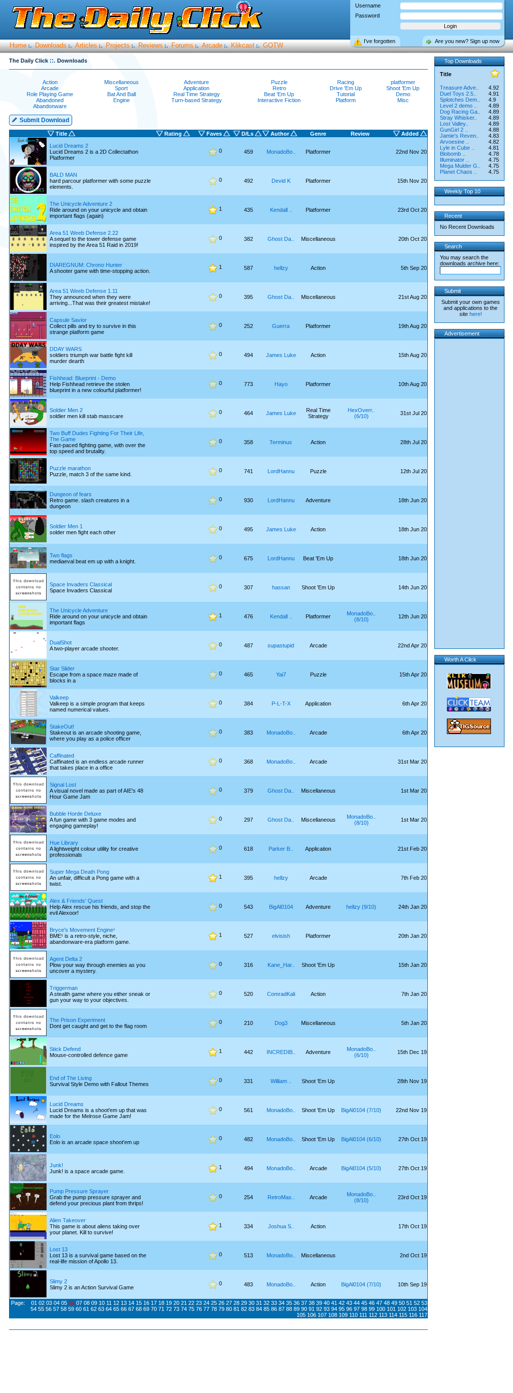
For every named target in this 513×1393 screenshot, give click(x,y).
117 (423, 1315)
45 (364, 1303)
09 (94, 1303)
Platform (346, 100)
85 (267, 1309)
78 (214, 1309)
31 (259, 1303)
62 (94, 1309)
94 (334, 1309)
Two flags (61, 555)
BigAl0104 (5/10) (361, 1168)
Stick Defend (65, 1049)
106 (311, 1315)
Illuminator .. (454, 160)
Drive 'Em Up (346, 88)
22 (191, 1303)
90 (304, 1309)
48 (387, 1303)
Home (18, 45)
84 (259, 1309)
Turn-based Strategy (196, 100)
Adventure (196, 82)
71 (161, 1309)
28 (236, 1303)
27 (229, 1303)
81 (236, 1309)
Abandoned (50, 100)
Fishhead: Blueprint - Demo (83, 378)
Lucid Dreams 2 (69, 146)
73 (176, 1309)
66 (124, 1309)
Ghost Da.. (281, 239)
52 (417, 1303)
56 (49, 1309)
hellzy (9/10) (361, 907)
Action (50, 82)
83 (251, 1309)
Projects (118, 45)
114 (393, 1315)
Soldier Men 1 (66, 526)
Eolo (55, 1136)
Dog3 (281, 1023)
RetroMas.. (281, 1197)
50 (402, 1303)
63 (101, 1309)
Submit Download (43, 120)
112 (373, 1315)
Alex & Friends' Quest (76, 901)
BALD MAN (63, 175)
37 (304, 1303)
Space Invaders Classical (81, 584)
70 (154, 1309)
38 (312, 1303)
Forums (182, 45)
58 (64, 1309)
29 (244, 1303)
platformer (403, 82)
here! (475, 314)
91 (312, 1309)
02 (42, 1303)
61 (86, 1309)
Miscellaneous (121, 82)
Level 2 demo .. (458, 106)
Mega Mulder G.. (460, 166)
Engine (121, 100)
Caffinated (62, 756)
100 (380, 1309)
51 (409, 1303)
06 (72, 1303)
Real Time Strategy (196, 94)
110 (353, 1315)
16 (146, 1303)
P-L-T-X (281, 704)
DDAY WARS (66, 349)
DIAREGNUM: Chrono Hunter (86, 265)
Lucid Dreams (67, 1104)
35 (289, 1303)
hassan (281, 587)
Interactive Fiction (279, 100)
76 (199, 1309)
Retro (279, 88)
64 (109, 1309)
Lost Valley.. (454, 124)
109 (343, 1315)
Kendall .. (281, 210)
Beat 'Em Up (279, 94)
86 (274, 1309)
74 (184, 1309)
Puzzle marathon (70, 468)
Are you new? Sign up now (467, 41)
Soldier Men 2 (66, 410)
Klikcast (242, 45)
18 (161, 1303)
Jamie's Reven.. (459, 136)
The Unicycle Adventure (79, 610)
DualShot (61, 642)
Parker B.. (281, 849)
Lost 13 (59, 1249)
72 (169, 1309)
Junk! (56, 1165)
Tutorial (346, 94)
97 (357, 1309)
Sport (121, 88)
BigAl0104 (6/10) (361, 1139)
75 (191, 1309)
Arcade (212, 45)
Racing (345, 82)
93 (327, 1309)
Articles (86, 45)
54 (34, 1309)
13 (124, 1303)
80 (229, 1309)
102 (401, 1309)
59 (71, 1309)
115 (403, 1315)
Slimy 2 (58, 1281)
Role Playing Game (50, 94)
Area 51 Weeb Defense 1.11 (84, 291)
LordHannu (281, 471)
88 (289, 1309)
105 (301, 1315)
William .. (281, 1081)
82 (244, 1309)
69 (146, 1309)
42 (342, 1303)
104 (422, 1309)
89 (297, 1309)
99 (372, 1309)
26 (221, 1303)
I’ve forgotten (379, 41)
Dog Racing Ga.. (460, 112)
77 (206, 1309)
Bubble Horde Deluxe (75, 814)
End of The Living (71, 1078)
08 (87, 1303)
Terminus (281, 442)
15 (139, 1303)
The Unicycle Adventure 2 (81, 204)
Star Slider (62, 668)
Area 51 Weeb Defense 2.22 (84, 233)
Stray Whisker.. (458, 118)
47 (379, 1303)
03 (49, 1303)
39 (319, 1303)
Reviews (150, 45)
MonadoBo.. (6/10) (361, 1052)
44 (357, 1303)
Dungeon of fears (71, 494)
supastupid (281, 645)
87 (282, 1309)
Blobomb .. (452, 154)
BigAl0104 (281, 907)
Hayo (281, 384)
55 (41, 1309)
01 (34, 1303)
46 (372, 1303)
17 (154, 1303)
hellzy (281, 268)
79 (221, 1309)
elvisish (281, 936)
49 (394, 1303)
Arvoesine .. (454, 142)
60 (79, 1309)
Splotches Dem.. (460, 100)
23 (199, 1303)
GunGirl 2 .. (454, 130)
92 (319, 1309)
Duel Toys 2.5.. (458, 94)
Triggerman (64, 988)
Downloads (51, 45)
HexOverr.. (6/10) (361, 413)
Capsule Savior (68, 320)
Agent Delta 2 (66, 959)
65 (116, 1309)
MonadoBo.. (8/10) (361, 616)
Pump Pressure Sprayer (79, 1191)
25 (214, 1303)
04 (57, 1303)
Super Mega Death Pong (79, 872)
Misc (403, 100)
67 (131, 1309)
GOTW (273, 45)
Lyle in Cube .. (457, 148)
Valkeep (59, 697)
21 (184, 1303)
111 (363, 1315)
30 (251, 1303)
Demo (403, 94)
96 (349, 1309)
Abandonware (50, 106)
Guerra (281, 326)
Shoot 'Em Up (402, 88)
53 (424, 1303)
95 (342, 1309)
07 (79, 1303)
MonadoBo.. (281, 152)
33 (274, 1303)
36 (297, 1303)
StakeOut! (62, 727)
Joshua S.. (281, 1226)
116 (413, 1315)
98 (364, 1309)
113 (383, 1315)
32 (267, 1303)
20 (176, 1303)
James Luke (281, 355)
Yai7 (281, 674)
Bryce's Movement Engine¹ (82, 930)
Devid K (281, 181)
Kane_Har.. (281, 965)
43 (349, 1303)
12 (116, 1303)
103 (412, 1309)
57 (56, 1309)
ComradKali (281, 994)
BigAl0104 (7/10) (361, 1110)
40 (327, 1303)
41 (334, 1303)
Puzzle (279, 82)
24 (206, 1303)
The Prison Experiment (77, 1020)
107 (322, 1315)
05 (64, 1303)
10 (102, 1303)
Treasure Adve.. (459, 88)
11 (109, 1303)
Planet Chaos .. (458, 172)
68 (139, 1309)
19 (169, 1303)
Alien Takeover (68, 1220)
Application (196, 88)
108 (332, 1315)
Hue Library (64, 843)
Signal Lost (63, 785)
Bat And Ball (121, 94)
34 (282, 1303)
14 (131, 1303)
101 (391, 1309)
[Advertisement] (220, 1361)
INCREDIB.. (281, 1052)
